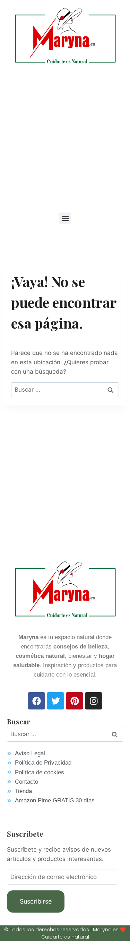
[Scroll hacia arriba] (114, 911)
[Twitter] (55, 700)
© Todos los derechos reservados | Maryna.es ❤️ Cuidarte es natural (65, 933)
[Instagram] (93, 700)
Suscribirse (36, 901)
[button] (65, 218)
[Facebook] (36, 700)
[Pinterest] (74, 700)
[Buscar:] (65, 389)
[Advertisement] (65, 138)
